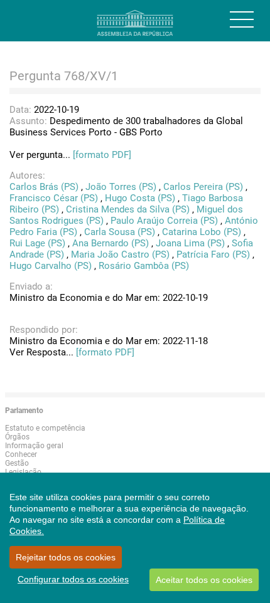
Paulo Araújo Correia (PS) (164, 220)
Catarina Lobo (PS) (201, 232)
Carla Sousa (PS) (119, 232)
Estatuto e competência (45, 428)
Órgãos (17, 437)
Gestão (17, 463)
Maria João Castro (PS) (120, 254)
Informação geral (34, 445)
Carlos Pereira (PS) (203, 186)
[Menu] (242, 19)
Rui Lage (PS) (37, 243)
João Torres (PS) (120, 186)
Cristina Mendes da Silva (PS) (128, 209)
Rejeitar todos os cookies (66, 557)
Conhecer (21, 454)
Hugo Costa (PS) (140, 198)
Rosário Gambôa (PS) (144, 265)
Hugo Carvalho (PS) (50, 265)
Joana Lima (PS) (190, 243)
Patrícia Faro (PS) (213, 254)
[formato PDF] (102, 154)
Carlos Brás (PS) (43, 186)
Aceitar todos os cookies (204, 580)
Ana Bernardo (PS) (110, 243)
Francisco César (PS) (53, 198)
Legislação (23, 472)
